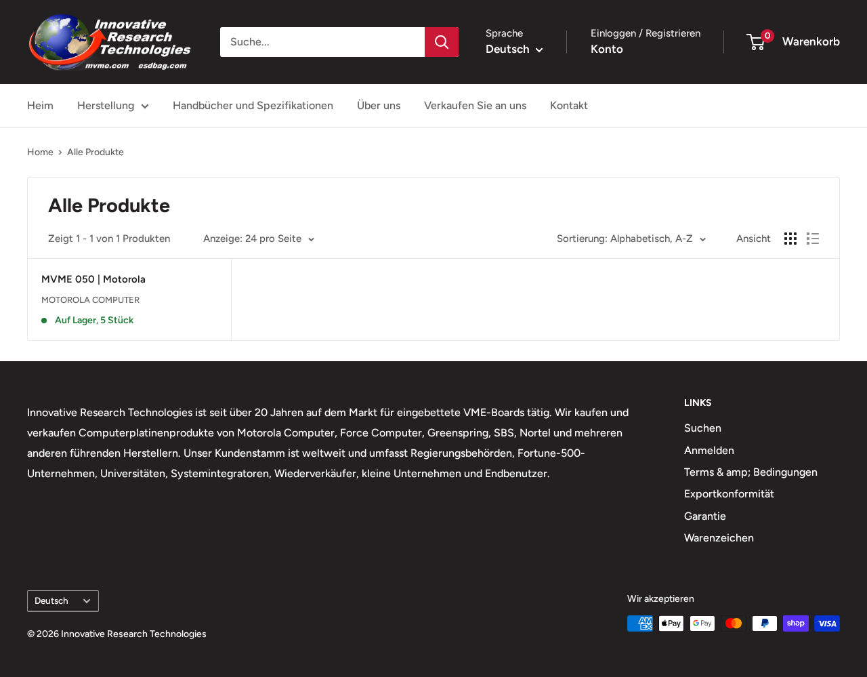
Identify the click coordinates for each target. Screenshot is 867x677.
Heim (40, 105)
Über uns (378, 105)
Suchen (702, 428)
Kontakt (569, 105)
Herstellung (105, 105)
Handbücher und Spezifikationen (253, 105)
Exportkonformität (729, 493)
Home (40, 152)
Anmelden (709, 450)
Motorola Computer (90, 300)
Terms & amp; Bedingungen (751, 472)
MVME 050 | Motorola (93, 279)
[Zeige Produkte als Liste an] (813, 238)
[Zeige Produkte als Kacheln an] (790, 238)
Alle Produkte (95, 152)
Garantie (705, 516)
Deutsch (51, 600)
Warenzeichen (719, 537)
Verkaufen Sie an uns (475, 105)
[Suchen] (442, 42)
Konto (607, 49)
